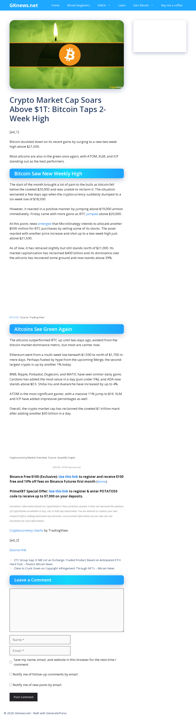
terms (101, 481)
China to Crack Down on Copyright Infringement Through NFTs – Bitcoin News (64, 568)
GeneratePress (56, 713)
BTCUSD (14, 317)
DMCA (102, 5)
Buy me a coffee (172, 5)
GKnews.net (24, 5)
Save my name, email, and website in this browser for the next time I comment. (65, 662)
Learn (122, 5)
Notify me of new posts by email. (37, 685)
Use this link (68, 476)
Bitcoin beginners (78, 5)
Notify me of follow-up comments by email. (45, 674)
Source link (18, 550)
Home (55, 5)
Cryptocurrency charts (26, 530)
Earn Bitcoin (141, 5)
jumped (92, 214)
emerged (44, 223)
